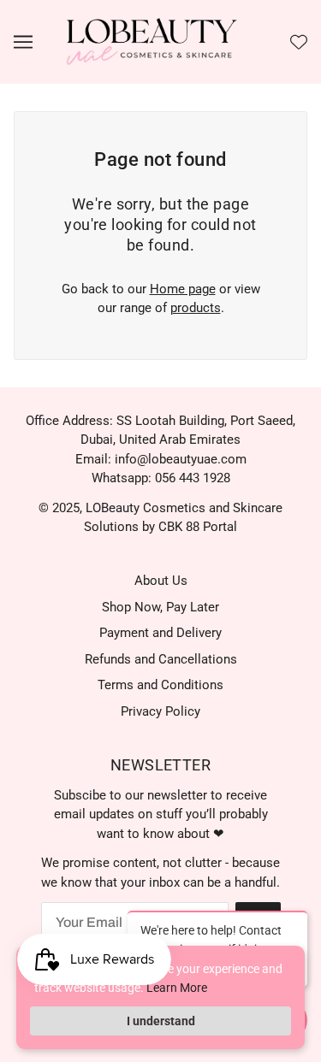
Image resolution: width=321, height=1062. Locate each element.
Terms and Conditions (160, 685)
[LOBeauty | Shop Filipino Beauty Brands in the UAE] (151, 41)
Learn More (176, 987)
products (195, 308)
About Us (160, 580)
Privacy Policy (160, 711)
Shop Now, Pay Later (160, 607)
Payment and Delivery (160, 632)
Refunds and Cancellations (161, 659)
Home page (183, 289)
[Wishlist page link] (298, 41)
